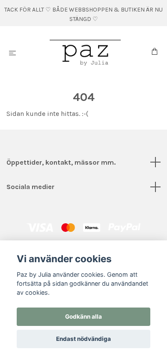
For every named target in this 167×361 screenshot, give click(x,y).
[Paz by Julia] (85, 52)
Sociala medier (30, 187)
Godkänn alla (83, 316)
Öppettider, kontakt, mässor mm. (61, 162)
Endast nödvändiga (83, 338)
